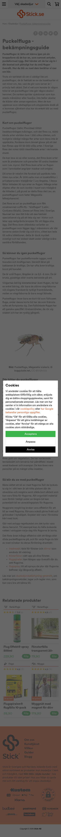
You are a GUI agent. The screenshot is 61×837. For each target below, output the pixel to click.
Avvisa (30, 449)
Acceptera (31, 434)
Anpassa (30, 441)
